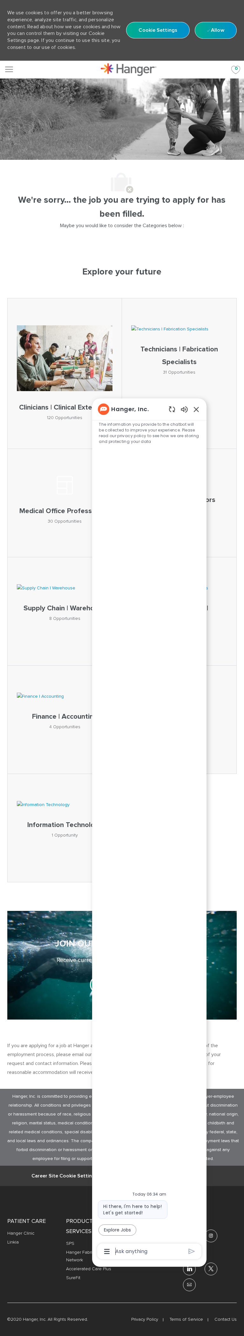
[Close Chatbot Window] (196, 409)
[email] (189, 1284)
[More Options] (107, 1251)
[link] (128, 69)
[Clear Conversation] (172, 409)
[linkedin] (189, 1269)
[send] (192, 1251)
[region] (149, 829)
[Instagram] (211, 1236)
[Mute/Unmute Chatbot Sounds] (184, 409)
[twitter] (211, 1269)
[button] (158, 30)
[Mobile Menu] (9, 69)
